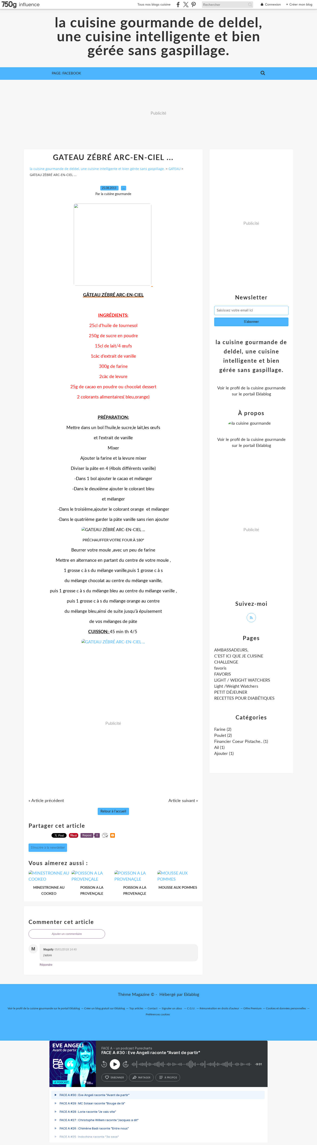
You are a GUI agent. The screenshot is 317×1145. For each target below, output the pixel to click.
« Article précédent (46, 801)
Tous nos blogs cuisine (154, 4)
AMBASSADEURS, (231, 650)
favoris (220, 668)
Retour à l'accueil (113, 811)
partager (144, 1077)
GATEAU (174, 169)
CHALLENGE (226, 662)
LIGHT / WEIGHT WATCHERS (242, 680)
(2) (222, 730)
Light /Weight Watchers (236, 686)
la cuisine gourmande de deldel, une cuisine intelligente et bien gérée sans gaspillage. (158, 37)
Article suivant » (183, 801)
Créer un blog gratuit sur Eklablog (104, 1008)
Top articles (136, 1008)
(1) (241, 742)
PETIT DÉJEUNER (230, 692)
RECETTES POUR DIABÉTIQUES (244, 698)
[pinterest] (193, 4)
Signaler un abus (172, 1008)
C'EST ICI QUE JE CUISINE (238, 656)
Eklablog (191, 995)
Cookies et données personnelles (286, 1008)
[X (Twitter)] (186, 4)
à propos (171, 1077)
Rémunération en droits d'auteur (219, 1008)
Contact (152, 1008)
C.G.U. (191, 1008)
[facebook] (178, 4)
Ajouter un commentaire (67, 934)
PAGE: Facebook (66, 73)
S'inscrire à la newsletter (48, 847)
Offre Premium (252, 1008)
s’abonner (117, 1077)
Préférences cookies (158, 1014)
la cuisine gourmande (266, 388)
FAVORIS (222, 674)
